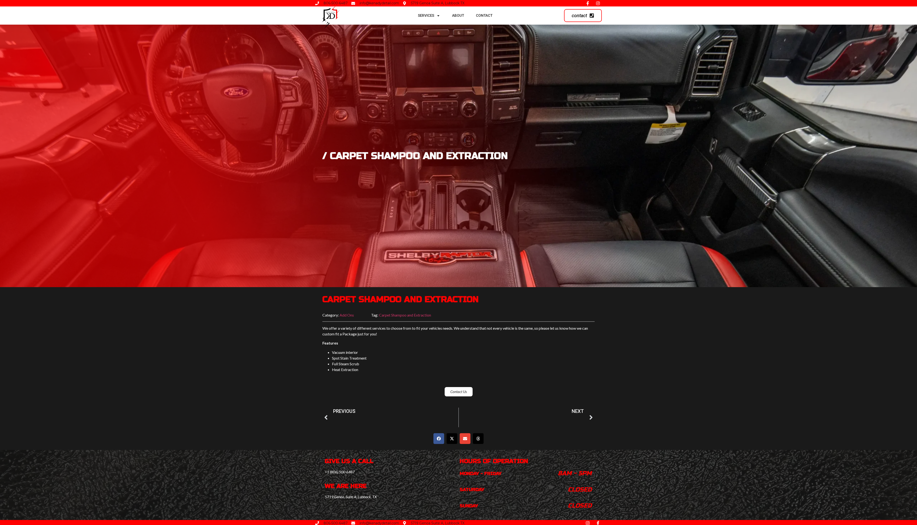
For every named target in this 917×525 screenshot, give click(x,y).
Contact (484, 15)
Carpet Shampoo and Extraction (405, 315)
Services (426, 15)
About (458, 15)
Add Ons (347, 315)
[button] (438, 438)
